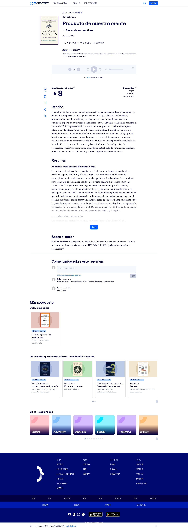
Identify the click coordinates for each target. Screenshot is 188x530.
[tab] (93, 401)
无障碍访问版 (141, 505)
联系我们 (59, 488)
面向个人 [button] (76, 3)
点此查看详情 (71, 526)
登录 (88, 77)
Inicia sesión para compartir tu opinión (69, 275)
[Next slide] (157, 401)
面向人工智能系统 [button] (91, 3)
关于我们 (59, 464)
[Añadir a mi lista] (45, 103)
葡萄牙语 (118, 498)
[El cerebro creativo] (77, 369)
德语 (49, 498)
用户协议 (108, 505)
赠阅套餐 (139, 479)
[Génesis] (143, 369)
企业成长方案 (141, 483)
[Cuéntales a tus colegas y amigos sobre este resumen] (45, 109)
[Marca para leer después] (45, 96)
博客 (84, 469)
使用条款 (77, 505)
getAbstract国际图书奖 (65, 474)
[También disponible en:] (45, 115)
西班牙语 (67, 498)
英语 (33, 498)
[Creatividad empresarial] (110, 369)
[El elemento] (45, 320)
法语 (135, 498)
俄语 (84, 498)
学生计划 (139, 474)
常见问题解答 (61, 483)
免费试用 (139, 464)
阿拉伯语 (153, 498)
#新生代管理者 (62, 469)
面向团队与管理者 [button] (60, 3)
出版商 (112, 464)
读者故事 (86, 474)
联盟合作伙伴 (115, 474)
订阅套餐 (139, 469)
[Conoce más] (74, 87)
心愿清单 (86, 464)
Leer (94, 227)
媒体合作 (113, 469)
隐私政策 (45, 505)
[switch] (94, 69)
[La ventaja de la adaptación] (45, 369)
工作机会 (59, 479)
